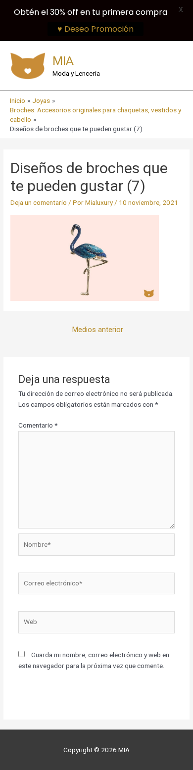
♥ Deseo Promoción (95, 29)
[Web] (96, 624)
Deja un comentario (38, 202)
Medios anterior (97, 329)
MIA (63, 60)
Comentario (37, 425)
